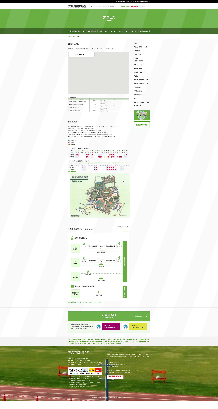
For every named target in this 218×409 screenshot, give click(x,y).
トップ (135, 43)
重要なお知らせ (138, 91)
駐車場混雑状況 (72, 171)
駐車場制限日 (136, 6)
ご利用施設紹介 (91, 31)
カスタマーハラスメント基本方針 (112, 343)
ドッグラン (137, 98)
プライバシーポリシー (80, 343)
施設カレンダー (138, 68)
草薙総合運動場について (77, 31)
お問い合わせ (144, 31)
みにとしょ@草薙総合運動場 (141, 102)
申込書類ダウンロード (140, 72)
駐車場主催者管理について (141, 79)
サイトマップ (145, 6)
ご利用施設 (137, 50)
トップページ (71, 36)
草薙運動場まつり (138, 94)
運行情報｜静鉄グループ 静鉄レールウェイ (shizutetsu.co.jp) (84, 302)
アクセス (112, 31)
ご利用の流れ (103, 31)
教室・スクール (138, 65)
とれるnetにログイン (139, 316)
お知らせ (120, 31)
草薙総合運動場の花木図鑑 (141, 83)
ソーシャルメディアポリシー (94, 343)
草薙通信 (136, 76)
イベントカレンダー (131, 31)
